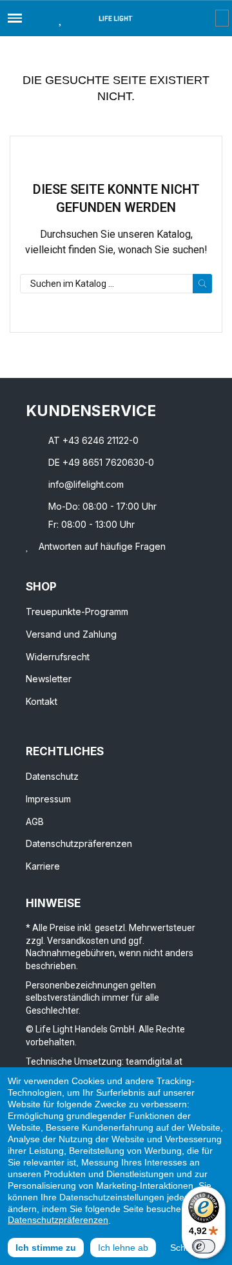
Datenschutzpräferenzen (58, 1220)
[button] (37, 18)
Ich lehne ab (123, 1247)
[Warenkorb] (222, 18)
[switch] (203, 1246)
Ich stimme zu (45, 1247)
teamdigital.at (154, 1061)
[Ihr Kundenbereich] (206, 18)
